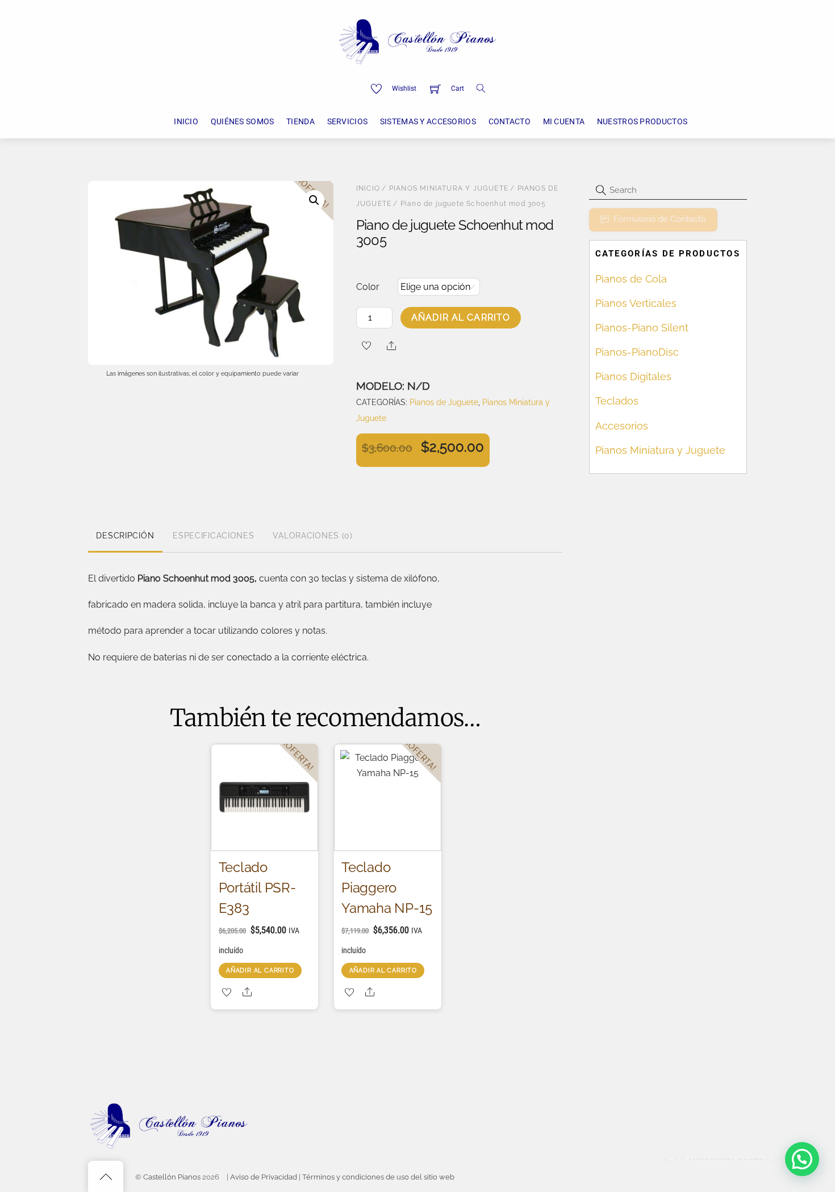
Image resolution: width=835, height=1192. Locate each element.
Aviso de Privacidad (263, 1177)
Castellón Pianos (172, 1177)
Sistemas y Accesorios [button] (428, 122)
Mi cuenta (564, 122)
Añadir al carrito (460, 317)
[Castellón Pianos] (417, 40)
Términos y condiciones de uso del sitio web (378, 1177)
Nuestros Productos (642, 122)
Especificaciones (213, 535)
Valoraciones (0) (313, 535)
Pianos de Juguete (444, 402)
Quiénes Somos (242, 122)
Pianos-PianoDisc (637, 352)
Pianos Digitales (633, 376)
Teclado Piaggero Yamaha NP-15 (386, 887)
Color (367, 286)
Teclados (616, 401)
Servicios (347, 122)
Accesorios (621, 426)
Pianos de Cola (631, 279)
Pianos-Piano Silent (641, 328)
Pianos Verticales (636, 303)
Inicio (186, 122)
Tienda (300, 122)
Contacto (510, 122)
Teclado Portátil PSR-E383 (257, 887)
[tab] (125, 536)
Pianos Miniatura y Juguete (448, 188)
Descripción (125, 535)
